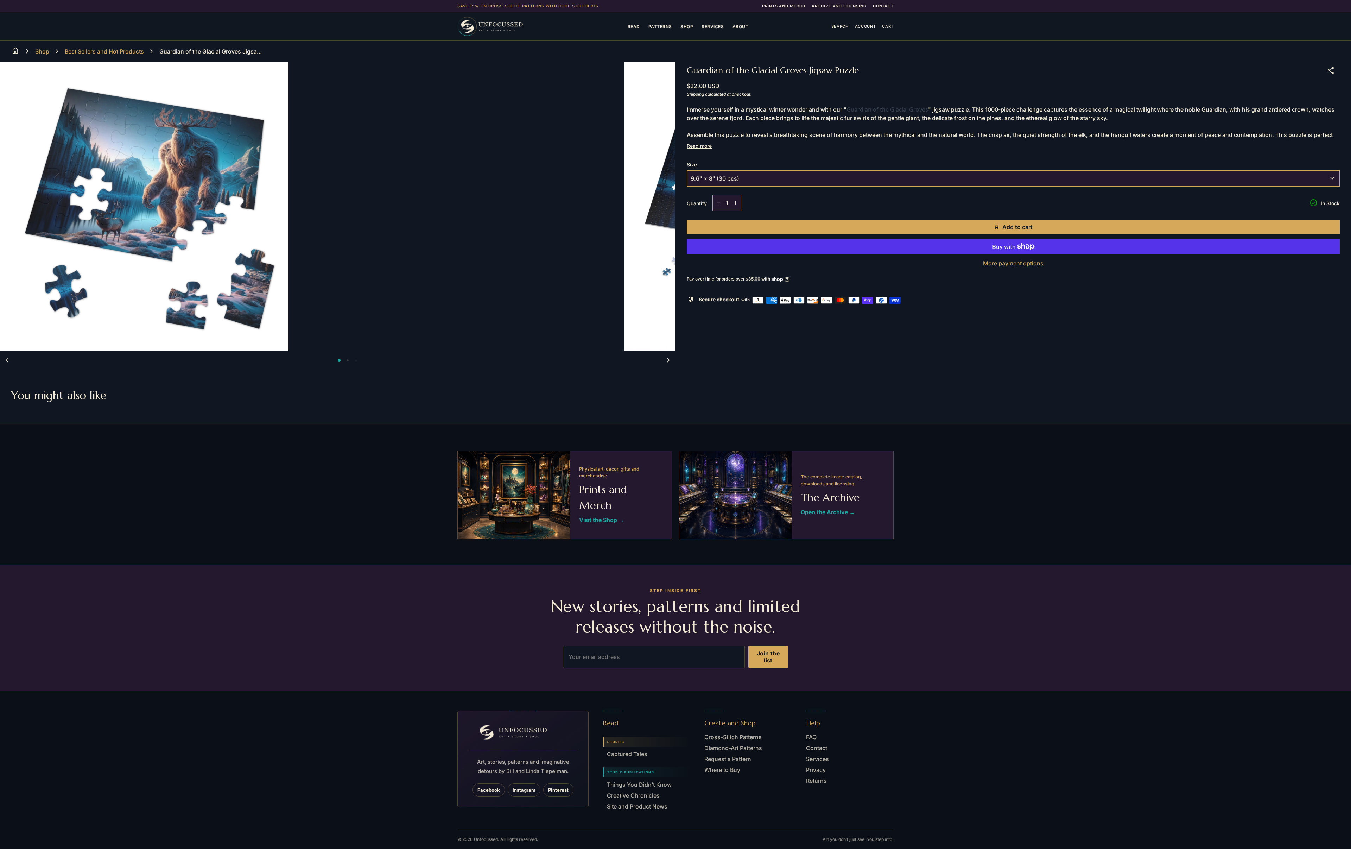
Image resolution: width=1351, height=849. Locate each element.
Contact (883, 6)
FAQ (811, 737)
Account (865, 26)
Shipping (695, 94)
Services (713, 26)
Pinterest (558, 790)
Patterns (660, 26)
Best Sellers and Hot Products (104, 51)
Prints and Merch (783, 6)
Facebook (488, 790)
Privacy (816, 769)
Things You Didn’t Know (639, 784)
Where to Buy (722, 769)
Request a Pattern (727, 758)
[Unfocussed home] (501, 26)
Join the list (768, 657)
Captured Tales (627, 753)
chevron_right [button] (668, 360)
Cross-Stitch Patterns (733, 737)
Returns (816, 780)
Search (840, 26)
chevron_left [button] (7, 360)
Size (692, 165)
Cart (888, 26)
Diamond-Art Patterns (733, 747)
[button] (339, 360)
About (740, 26)
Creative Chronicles (633, 795)
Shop (686, 26)
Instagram (524, 790)
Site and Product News (637, 806)
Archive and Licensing (839, 6)
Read (634, 26)
